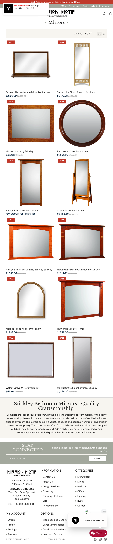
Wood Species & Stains (54, 519)
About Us (47, 481)
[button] (89, 33)
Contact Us (48, 476)
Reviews (11, 534)
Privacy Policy (49, 505)
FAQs (63, 6)
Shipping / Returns (52, 496)
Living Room (82, 476)
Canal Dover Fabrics (52, 524)
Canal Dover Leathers (53, 529)
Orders (10, 519)
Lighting (80, 496)
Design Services (50, 486)
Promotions (74, 6)
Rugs (79, 500)
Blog (44, 500)
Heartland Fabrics (51, 534)
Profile (10, 524)
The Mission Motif (21, 539)
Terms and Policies (56, 539)
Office (79, 491)
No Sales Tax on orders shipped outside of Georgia (55, 2)
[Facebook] (95, 539)
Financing (47, 491)
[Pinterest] (105, 539)
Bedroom (81, 486)
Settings (11, 529)
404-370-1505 (27, 503)
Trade (85, 6)
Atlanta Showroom (100, 6)
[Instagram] (100, 539)
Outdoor (80, 505)
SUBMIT (97, 458)
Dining (79, 481)
